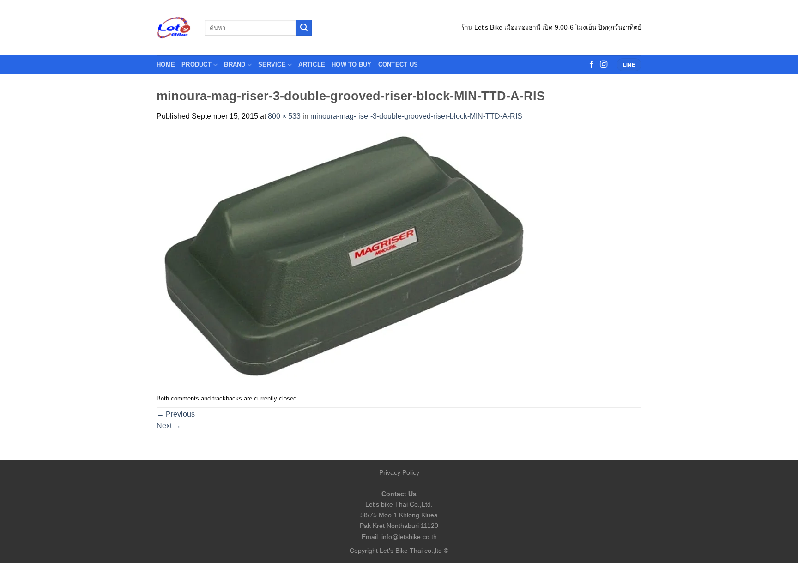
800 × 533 (284, 116)
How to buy (352, 64)
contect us (398, 64)
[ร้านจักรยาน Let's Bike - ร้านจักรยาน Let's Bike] (174, 28)
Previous (176, 414)
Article (311, 64)
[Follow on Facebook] (591, 65)
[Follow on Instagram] (603, 65)
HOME (166, 64)
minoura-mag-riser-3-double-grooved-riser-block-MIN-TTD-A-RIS (416, 116)
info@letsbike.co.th (409, 536)
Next (169, 426)
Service (272, 64)
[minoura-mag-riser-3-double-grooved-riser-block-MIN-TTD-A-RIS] (341, 256)
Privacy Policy (399, 472)
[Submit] (304, 28)
